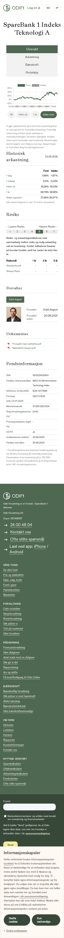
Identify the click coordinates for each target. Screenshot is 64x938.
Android (16, 551)
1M (11, 114)
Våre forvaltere (11, 633)
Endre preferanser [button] (16, 931)
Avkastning (32, 57)
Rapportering (10, 667)
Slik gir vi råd (10, 662)
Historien (8, 725)
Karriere (7, 735)
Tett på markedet (13, 628)
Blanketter (9, 595)
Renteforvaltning (12, 618)
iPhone (40, 546)
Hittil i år (23, 114)
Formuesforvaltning (14, 647)
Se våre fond (10, 570)
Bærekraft (32, 65)
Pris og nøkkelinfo (13, 575)
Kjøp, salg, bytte (12, 580)
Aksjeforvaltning (12, 613)
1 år (35, 114)
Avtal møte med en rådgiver (18, 657)
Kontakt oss (20, 532)
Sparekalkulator (12, 763)
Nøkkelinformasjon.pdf (24, 348)
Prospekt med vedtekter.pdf (26, 343)
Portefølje (32, 72)
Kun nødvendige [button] (43, 920)
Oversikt (32, 49)
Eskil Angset (15, 299)
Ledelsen (8, 730)
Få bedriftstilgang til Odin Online (21, 677)
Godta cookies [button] (13, 920)
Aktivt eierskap (11, 701)
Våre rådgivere (11, 652)
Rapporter (9, 740)
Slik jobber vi (10, 623)
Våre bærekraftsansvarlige (18, 711)
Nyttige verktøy (15, 758)
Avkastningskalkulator (15, 773)
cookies (8, 863)
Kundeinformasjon (13, 745)
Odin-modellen (11, 608)
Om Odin (8, 720)
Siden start (48, 114)
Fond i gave (9, 585)
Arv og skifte (10, 672)
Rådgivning (11, 642)
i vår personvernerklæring (33, 896)
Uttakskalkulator (12, 768)
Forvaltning (12, 603)
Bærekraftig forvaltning (16, 691)
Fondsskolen (10, 778)
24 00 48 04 (21, 524)
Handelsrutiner (11, 590)
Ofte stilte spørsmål (27, 539)
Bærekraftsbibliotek (14, 706)
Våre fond (10, 565)
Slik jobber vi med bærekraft (19, 696)
